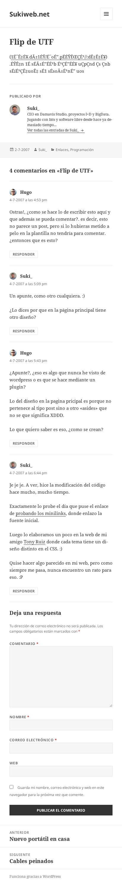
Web (13, 763)
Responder (24, 254)
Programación (82, 149)
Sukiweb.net (29, 13)
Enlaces (62, 149)
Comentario (24, 643)
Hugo (26, 192)
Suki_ (42, 149)
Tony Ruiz (34, 542)
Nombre (19, 716)
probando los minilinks (41, 513)
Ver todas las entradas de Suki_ (53, 130)
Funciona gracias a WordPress (35, 876)
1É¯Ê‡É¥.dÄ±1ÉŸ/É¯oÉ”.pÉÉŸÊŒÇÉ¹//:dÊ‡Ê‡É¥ (58, 57)
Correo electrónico (33, 739)
